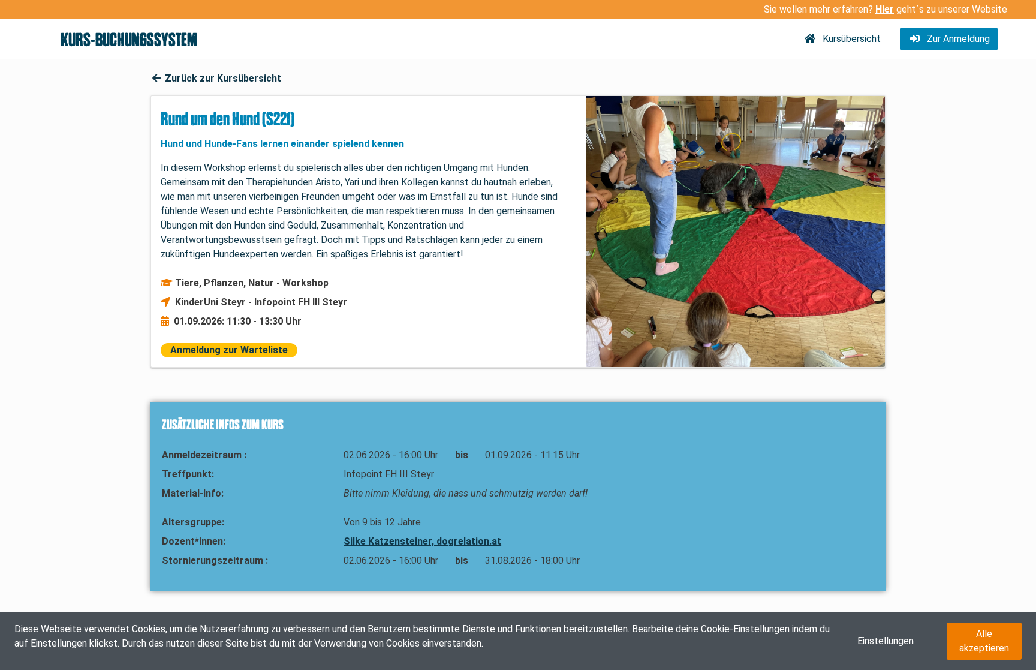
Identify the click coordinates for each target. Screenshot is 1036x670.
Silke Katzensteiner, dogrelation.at (422, 541)
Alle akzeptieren (984, 641)
